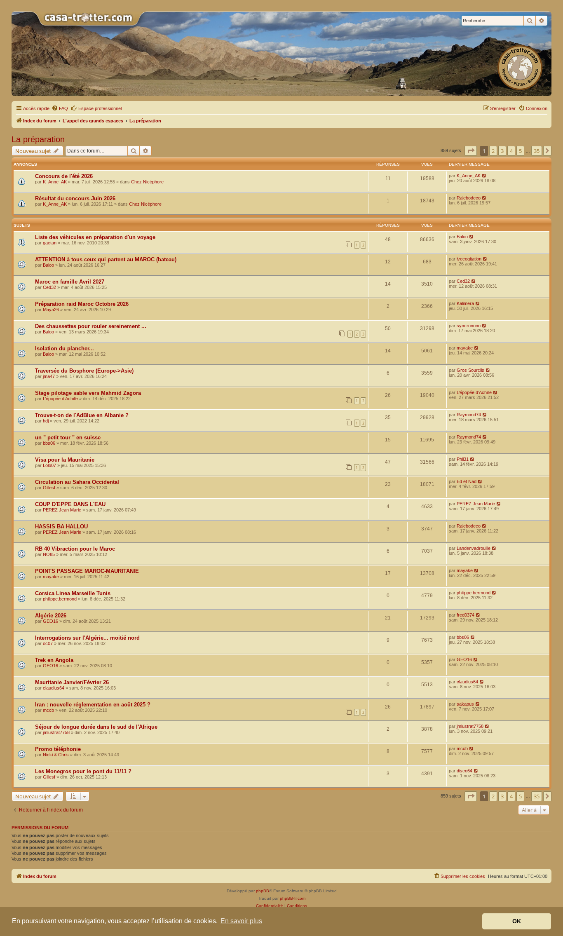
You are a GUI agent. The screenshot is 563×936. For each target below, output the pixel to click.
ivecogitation (469, 258)
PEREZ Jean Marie (62, 509)
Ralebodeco (469, 197)
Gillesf (49, 487)
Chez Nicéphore (147, 181)
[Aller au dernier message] (484, 175)
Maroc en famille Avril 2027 (69, 282)
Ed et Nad (466, 481)
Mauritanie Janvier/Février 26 (72, 682)
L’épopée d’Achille (60, 398)
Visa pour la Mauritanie (64, 460)
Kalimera (465, 303)
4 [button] (511, 151)
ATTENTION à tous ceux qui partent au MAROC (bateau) (105, 259)
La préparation (38, 139)
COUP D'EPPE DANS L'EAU (70, 504)
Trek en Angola (54, 660)
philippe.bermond (60, 598)
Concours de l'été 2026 (64, 176)
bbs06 (49, 443)
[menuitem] (60, 108)
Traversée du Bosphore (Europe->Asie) (84, 371)
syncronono (469, 325)
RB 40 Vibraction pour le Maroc (75, 549)
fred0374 (465, 614)
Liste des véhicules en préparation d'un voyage (95, 237)
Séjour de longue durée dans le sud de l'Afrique (96, 727)
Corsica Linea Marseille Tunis (72, 593)
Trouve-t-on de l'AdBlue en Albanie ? (82, 415)
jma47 (49, 376)
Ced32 (49, 287)
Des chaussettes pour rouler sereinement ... (90, 326)
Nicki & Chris (56, 754)
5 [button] (520, 151)
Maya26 (51, 309)
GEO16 (50, 621)
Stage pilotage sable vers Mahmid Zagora (88, 393)
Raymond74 (469, 414)
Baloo (462, 236)
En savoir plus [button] (241, 920)
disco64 (464, 770)
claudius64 (53, 687)
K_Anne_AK (55, 181)
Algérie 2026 (50, 615)
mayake (465, 347)
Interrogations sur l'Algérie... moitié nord (87, 638)
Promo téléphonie (58, 749)
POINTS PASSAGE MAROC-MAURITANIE (87, 571)
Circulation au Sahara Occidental (77, 482)
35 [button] (537, 151)
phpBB (262, 891)
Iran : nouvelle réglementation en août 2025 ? (92, 704)
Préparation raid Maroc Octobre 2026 (82, 304)
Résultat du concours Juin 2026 (75, 198)
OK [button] (516, 921)
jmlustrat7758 (56, 732)
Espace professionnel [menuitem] (100, 108)
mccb (48, 710)
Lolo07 (49, 465)
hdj (46, 420)
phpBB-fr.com (292, 898)
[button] (470, 151)
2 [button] (493, 151)
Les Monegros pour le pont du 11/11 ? (83, 771)
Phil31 (463, 459)
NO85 (49, 554)
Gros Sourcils (470, 370)
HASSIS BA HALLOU (61, 526)
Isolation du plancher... (64, 348)
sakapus (465, 703)
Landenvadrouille (473, 548)
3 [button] (502, 151)
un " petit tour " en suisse (68, 437)
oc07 (48, 643)
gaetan (49, 242)
